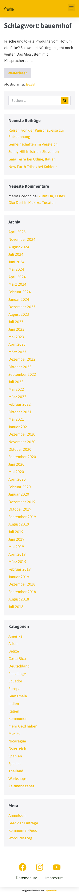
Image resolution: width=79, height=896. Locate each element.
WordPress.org (20, 838)
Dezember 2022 (21, 359)
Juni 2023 (16, 329)
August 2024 (18, 247)
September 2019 (22, 517)
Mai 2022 (16, 389)
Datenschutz (26, 878)
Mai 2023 (16, 337)
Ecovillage (17, 673)
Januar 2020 (18, 494)
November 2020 (21, 442)
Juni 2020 (16, 464)
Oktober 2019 (19, 509)
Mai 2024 (16, 269)
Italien (13, 711)
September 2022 (22, 374)
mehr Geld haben (22, 726)
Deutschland (18, 666)
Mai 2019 (16, 546)
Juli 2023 (15, 322)
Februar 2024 (19, 292)
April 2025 (17, 232)
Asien (12, 643)
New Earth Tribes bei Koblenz (32, 166)
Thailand (15, 771)
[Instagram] (40, 867)
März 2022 (17, 397)
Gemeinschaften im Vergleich (33, 144)
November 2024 (21, 239)
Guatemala (17, 696)
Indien (13, 703)
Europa (14, 688)
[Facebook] (23, 867)
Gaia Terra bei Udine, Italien (32, 159)
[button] (71, 7)
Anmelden (16, 815)
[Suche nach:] (39, 100)
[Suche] (64, 100)
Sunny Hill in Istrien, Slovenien (33, 151)
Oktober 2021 (19, 412)
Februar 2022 (19, 404)
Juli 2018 (15, 606)
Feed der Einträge (23, 823)
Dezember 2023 (21, 307)
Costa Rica (17, 658)
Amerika (15, 636)
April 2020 (17, 479)
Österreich (17, 748)
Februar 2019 (19, 569)
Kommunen (17, 718)
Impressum (54, 878)
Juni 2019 (16, 539)
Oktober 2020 (19, 449)
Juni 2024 (16, 262)
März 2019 (17, 561)
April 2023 (17, 344)
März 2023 (17, 352)
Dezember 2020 (21, 434)
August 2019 (18, 524)
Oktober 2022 (19, 367)
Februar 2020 (19, 487)
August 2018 (18, 599)
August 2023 (18, 314)
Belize (13, 651)
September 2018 (22, 592)
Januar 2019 (18, 577)
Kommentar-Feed (22, 830)
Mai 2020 (16, 471)
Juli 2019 (15, 532)
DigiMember (51, 890)
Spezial (30, 84)
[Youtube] (57, 867)
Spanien (15, 756)
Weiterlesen (19, 71)
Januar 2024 (18, 299)
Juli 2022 (15, 382)
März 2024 (17, 284)
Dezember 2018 (21, 584)
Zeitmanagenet (21, 786)
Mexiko (14, 733)
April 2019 (17, 554)
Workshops (17, 778)
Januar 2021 (18, 427)
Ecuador (15, 681)
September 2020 (22, 457)
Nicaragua (17, 741)
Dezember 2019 (21, 502)
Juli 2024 (15, 254)
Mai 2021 (16, 419)
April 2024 (17, 277)
